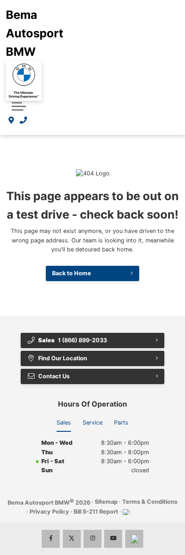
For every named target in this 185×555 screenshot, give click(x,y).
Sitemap (106, 501)
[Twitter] (72, 539)
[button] (19, 106)
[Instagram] (92, 539)
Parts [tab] (121, 422)
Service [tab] (92, 422)
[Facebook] (51, 539)
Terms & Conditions (149, 501)
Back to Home (71, 273)
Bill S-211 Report (96, 511)
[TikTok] (134, 539)
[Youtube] (113, 539)
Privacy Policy (49, 511)
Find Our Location (62, 358)
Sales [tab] (64, 422)
